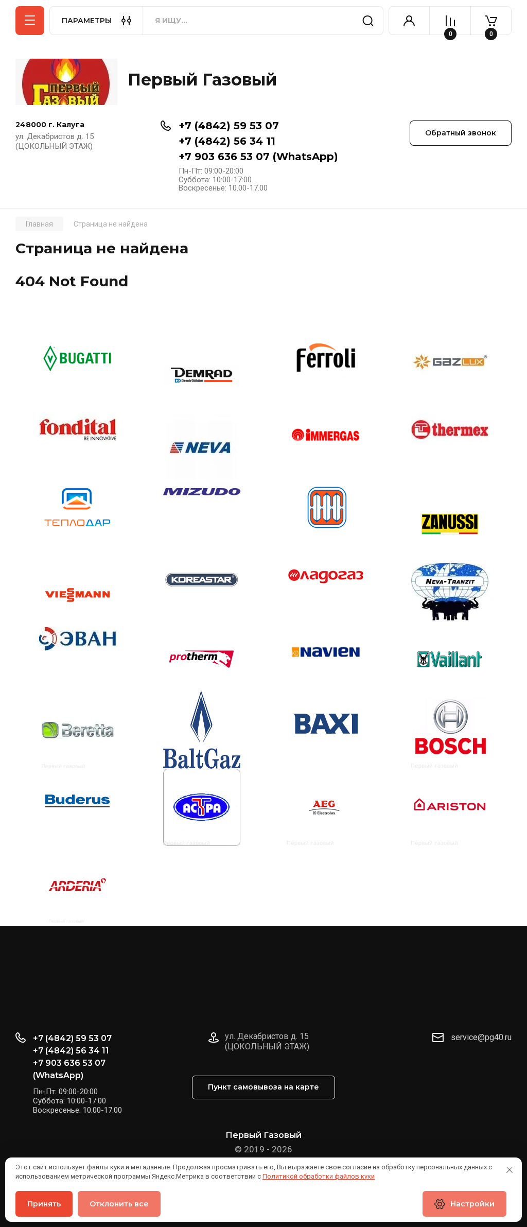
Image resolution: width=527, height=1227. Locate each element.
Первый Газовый (202, 80)
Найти (368, 20)
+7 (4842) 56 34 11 (227, 141)
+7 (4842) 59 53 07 (229, 125)
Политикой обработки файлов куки (318, 1176)
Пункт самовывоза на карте (263, 1087)
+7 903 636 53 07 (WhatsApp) (258, 156)
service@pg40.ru (481, 1037)
